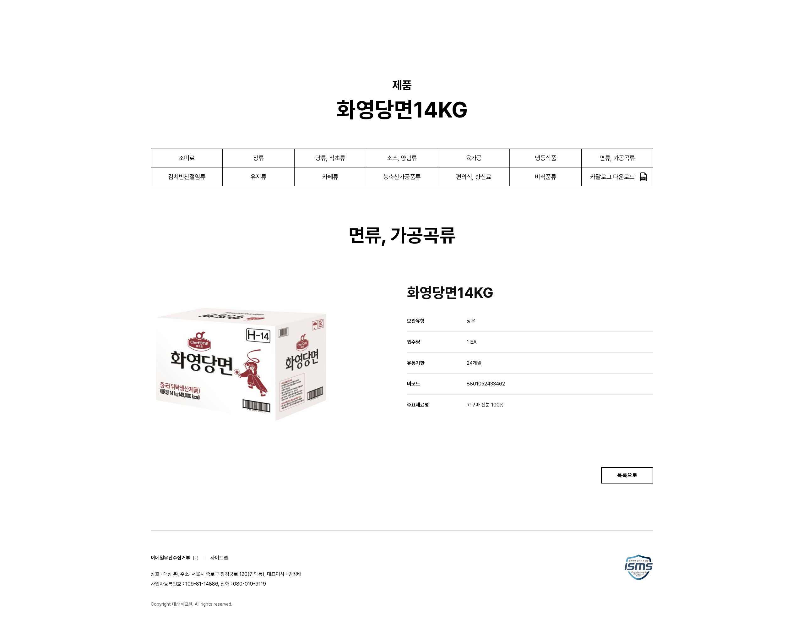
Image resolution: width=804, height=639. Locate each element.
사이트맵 (219, 558)
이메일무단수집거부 (170, 558)
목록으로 (627, 475)
